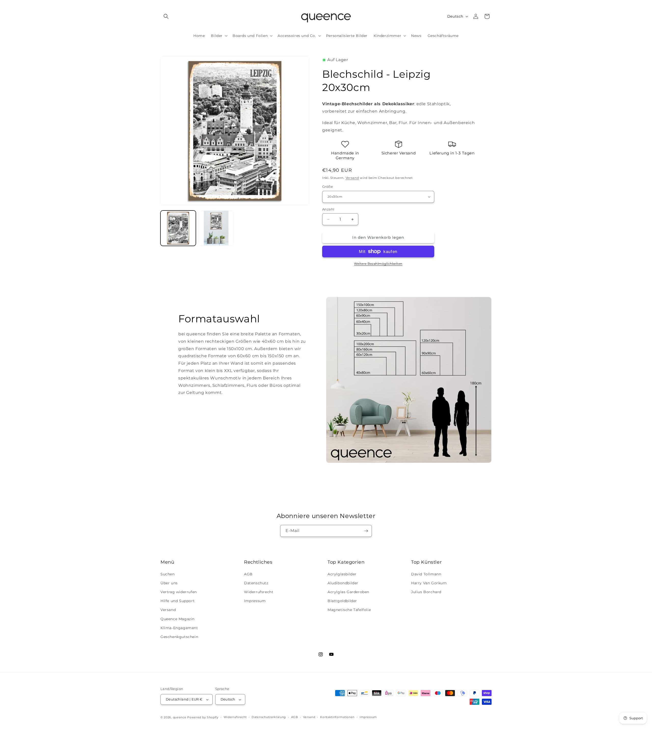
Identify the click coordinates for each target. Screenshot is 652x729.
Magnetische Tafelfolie (349, 609)
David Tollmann (426, 574)
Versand (352, 178)
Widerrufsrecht (258, 592)
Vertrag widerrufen (178, 592)
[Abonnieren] (366, 531)
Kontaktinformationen (337, 717)
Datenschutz (256, 583)
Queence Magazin (177, 619)
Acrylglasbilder (342, 574)
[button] (166, 16)
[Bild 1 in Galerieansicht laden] (178, 228)
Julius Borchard (426, 592)
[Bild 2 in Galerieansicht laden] (216, 228)
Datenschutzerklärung (269, 717)
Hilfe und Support (177, 601)
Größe (327, 186)
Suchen (167, 574)
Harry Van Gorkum (429, 583)
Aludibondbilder (343, 583)
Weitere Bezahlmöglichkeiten (378, 264)
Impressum (255, 601)
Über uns (169, 583)
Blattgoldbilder (342, 601)
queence (179, 717)
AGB (248, 574)
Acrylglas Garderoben (348, 592)
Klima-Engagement (179, 628)
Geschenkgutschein (179, 636)
